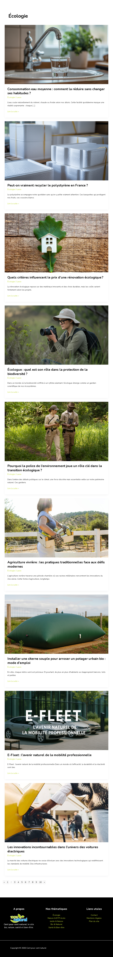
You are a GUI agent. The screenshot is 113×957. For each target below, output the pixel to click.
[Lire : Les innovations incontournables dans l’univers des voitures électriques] (56, 812)
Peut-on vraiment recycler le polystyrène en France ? (47, 185)
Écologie (11, 97)
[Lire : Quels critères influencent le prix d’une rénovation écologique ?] (56, 242)
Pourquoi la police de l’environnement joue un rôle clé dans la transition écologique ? (54, 468)
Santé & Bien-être (56, 927)
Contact (94, 915)
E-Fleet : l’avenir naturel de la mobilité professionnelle (49, 755)
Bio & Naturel (56, 924)
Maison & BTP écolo (56, 918)
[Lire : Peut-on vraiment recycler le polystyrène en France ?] (56, 150)
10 (40, 882)
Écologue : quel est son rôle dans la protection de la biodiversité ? (47, 371)
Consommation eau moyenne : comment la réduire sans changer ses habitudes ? (56, 91)
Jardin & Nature (56, 921)
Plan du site (94, 921)
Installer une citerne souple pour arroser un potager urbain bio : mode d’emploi (56, 660)
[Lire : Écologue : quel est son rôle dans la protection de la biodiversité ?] (56, 335)
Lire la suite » (13, 111)
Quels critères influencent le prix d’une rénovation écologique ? (55, 277)
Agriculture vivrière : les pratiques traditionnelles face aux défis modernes (56, 564)
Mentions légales (94, 918)
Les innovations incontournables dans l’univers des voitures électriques (52, 849)
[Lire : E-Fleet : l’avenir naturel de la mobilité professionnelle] (56, 720)
